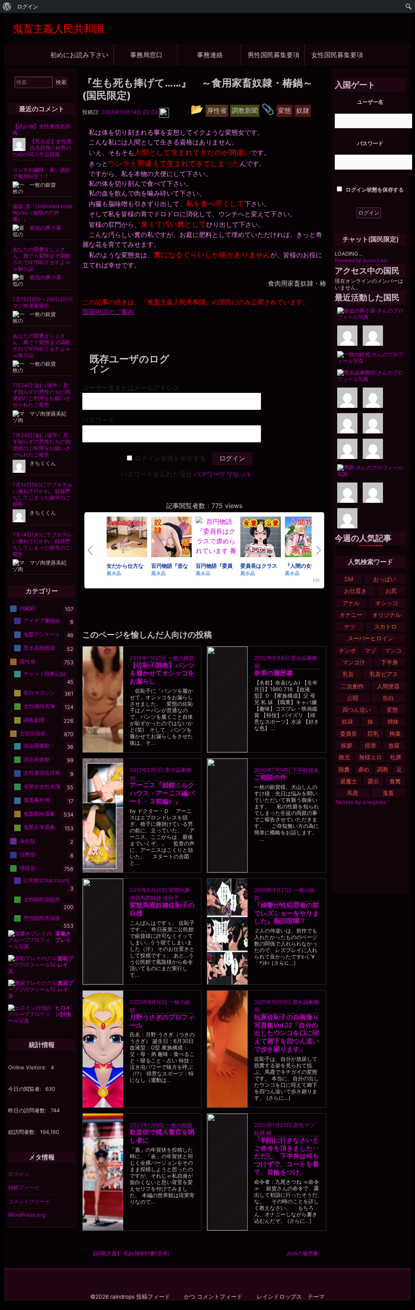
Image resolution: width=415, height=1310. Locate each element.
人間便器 (388, 686)
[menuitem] (7, 6)
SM (348, 578)
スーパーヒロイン (370, 638)
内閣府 (27, 608)
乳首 (348, 673)
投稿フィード (24, 1187)
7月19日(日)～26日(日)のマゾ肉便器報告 (43, 302)
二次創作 (352, 686)
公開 (352, 697)
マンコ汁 (353, 662)
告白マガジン (39, 692)
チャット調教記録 (45, 673)
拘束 (395, 733)
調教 (382, 769)
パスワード (98, 420)
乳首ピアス (384, 673)
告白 (388, 697)
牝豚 (396, 757)
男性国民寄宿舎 (42, 917)
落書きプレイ (63, 936)
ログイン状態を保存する (170, 458)
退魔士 (348, 781)
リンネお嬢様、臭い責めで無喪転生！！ (42, 172)
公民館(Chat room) (47, 880)
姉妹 (393, 721)
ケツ (349, 626)
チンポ (347, 650)
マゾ (370, 650)
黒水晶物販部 (39, 647)
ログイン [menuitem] (27, 6)
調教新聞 (34, 719)
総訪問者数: (23, 1132)
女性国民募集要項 (337, 54)
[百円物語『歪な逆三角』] (171, 538)
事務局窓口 (146, 54)
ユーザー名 (370, 102)
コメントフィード (29, 1201)
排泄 (370, 745)
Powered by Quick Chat (361, 260)
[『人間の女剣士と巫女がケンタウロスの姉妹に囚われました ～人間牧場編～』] (305, 538)
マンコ (393, 650)
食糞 (395, 781)
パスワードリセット (223, 474)
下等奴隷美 (305, 770)
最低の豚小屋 (45, 227)
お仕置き (355, 590)
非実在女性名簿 (42, 786)
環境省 (27, 868)
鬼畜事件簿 (37, 800)
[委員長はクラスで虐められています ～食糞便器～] (260, 538)
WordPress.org (26, 1214)
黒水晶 (114, 572)
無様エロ (370, 757)
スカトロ (385, 626)
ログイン (18, 1174)
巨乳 (373, 733)
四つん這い (356, 709)
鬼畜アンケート (42, 634)
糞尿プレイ (65, 986)
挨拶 (346, 745)
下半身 (389, 662)
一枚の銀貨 (181, 658)
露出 (373, 781)
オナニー (351, 614)
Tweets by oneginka (360, 802)
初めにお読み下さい (79, 54)
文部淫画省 (32, 733)
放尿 (394, 745)
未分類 (27, 841)
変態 (392, 709)
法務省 (27, 854)
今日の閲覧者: (25, 1089)
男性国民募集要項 (273, 54)
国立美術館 (37, 759)
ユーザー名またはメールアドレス (131, 387)
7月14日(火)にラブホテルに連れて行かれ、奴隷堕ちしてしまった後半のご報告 (43, 494)
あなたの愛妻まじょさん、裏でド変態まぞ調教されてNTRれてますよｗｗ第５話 (42, 259)
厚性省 (27, 661)
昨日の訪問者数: (28, 1110)
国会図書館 (37, 745)
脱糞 (344, 769)
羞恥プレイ (65, 961)
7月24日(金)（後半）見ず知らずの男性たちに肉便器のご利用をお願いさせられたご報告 (42, 395)
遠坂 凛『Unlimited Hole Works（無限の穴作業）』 (43, 212)
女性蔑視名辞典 (42, 772)
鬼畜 (388, 792)
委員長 (348, 733)
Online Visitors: (28, 1067)
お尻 (391, 590)
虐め (363, 769)
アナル (350, 602)
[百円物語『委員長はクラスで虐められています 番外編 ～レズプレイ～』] (216, 551)
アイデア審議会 (42, 620)
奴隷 (347, 721)
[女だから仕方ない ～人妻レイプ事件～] (127, 538)
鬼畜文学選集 (39, 827)
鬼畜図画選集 (39, 813)
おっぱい (384, 578)
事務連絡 (210, 54)
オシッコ (386, 602)
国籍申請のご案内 (108, 312)
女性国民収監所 (42, 899)
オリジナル (386, 614)
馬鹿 (352, 792)
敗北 (344, 757)
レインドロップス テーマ (291, 1296)
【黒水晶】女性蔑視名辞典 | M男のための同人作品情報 (42, 147)
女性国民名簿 (39, 706)
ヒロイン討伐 (63, 1010)
